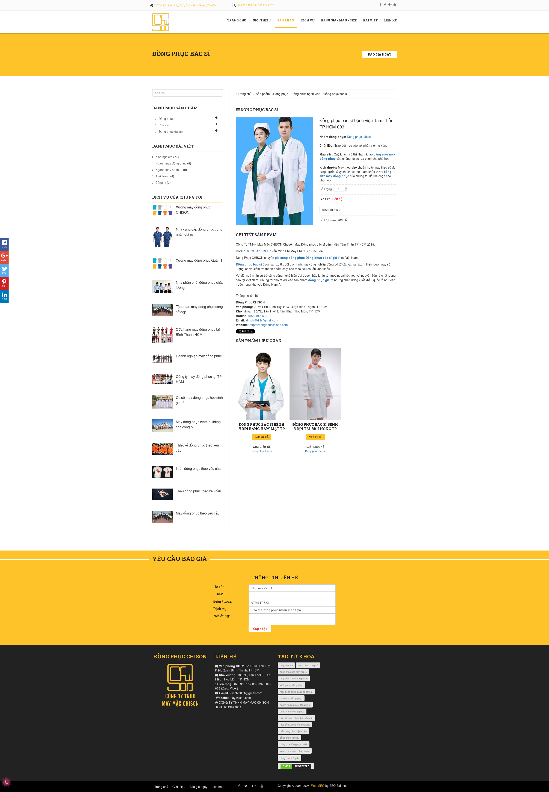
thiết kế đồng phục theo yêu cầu (296, 718)
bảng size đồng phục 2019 (293, 744)
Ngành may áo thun (168, 169)
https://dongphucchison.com (269, 325)
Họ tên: (219, 586)
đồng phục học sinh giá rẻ (293, 671)
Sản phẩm (287, 20)
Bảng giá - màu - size (340, 20)
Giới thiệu (178, 786)
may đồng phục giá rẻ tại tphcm (296, 691)
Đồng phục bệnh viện (305, 94)
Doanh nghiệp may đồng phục (199, 355)
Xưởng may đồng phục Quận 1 (199, 260)
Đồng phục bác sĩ (336, 94)
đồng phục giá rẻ (320, 280)
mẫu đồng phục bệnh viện (293, 731)
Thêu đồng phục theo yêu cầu (198, 491)
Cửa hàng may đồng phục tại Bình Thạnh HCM (198, 332)
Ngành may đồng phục (170, 163)
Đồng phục (166, 118)
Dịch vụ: (220, 608)
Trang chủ (238, 20)
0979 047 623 (331, 210)
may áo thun (286, 665)
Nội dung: (221, 616)
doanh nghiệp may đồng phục (295, 704)
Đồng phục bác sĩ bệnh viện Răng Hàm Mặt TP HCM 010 (262, 428)
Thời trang (162, 176)
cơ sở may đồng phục (291, 698)
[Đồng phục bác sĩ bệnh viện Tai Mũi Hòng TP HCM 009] (315, 384)
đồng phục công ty (289, 737)
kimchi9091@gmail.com (262, 320)
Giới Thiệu (263, 20)
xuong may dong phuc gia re (294, 751)
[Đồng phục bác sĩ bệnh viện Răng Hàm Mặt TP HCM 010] (261, 384)
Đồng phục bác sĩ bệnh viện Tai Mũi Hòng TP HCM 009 (315, 428)
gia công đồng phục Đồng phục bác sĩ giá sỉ (307, 257)
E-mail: (219, 594)
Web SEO (317, 785)
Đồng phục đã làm (171, 131)
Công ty (160, 182)
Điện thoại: (222, 601)
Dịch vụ (309, 20)
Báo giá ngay (379, 54)
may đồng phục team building (295, 724)
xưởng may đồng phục (291, 685)
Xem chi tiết (261, 436)
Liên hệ (392, 20)
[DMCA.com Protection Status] (296, 766)
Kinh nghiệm (163, 157)
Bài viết (372, 20)
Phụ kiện (164, 125)
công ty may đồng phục (292, 711)
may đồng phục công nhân (294, 678)
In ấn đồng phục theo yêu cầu (198, 468)
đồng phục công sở (308, 665)
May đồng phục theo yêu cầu (198, 513)
